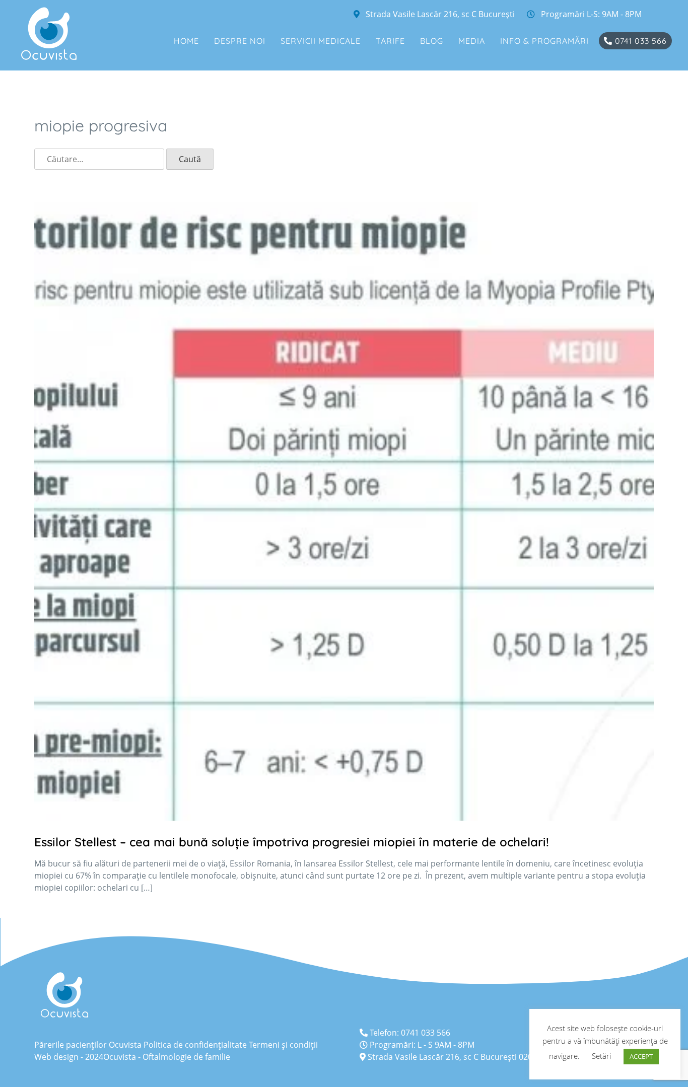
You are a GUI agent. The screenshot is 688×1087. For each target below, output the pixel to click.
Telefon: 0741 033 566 (409, 1032)
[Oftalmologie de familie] (49, 33)
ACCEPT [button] (641, 1056)
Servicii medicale (321, 41)
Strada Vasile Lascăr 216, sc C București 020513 (456, 1056)
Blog (431, 41)
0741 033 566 (639, 41)
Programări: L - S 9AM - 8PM (421, 1044)
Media (471, 41)
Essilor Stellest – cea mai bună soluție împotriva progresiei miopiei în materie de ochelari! (291, 841)
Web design (56, 1056)
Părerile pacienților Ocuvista (88, 1044)
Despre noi (239, 41)
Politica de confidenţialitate (195, 1044)
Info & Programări (544, 41)
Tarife (390, 41)
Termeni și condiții (283, 1044)
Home (186, 41)
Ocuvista (119, 1056)
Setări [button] (601, 1056)
